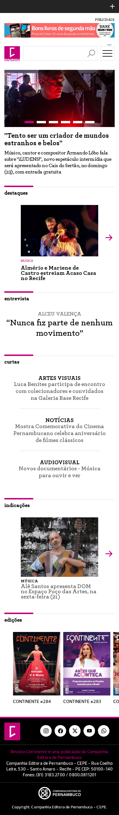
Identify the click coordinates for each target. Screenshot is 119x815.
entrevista (16, 298)
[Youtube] (89, 730)
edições (13, 620)
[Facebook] (60, 730)
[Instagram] (46, 730)
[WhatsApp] (103, 730)
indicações (17, 505)
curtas (11, 362)
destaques (16, 193)
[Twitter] (75, 730)
